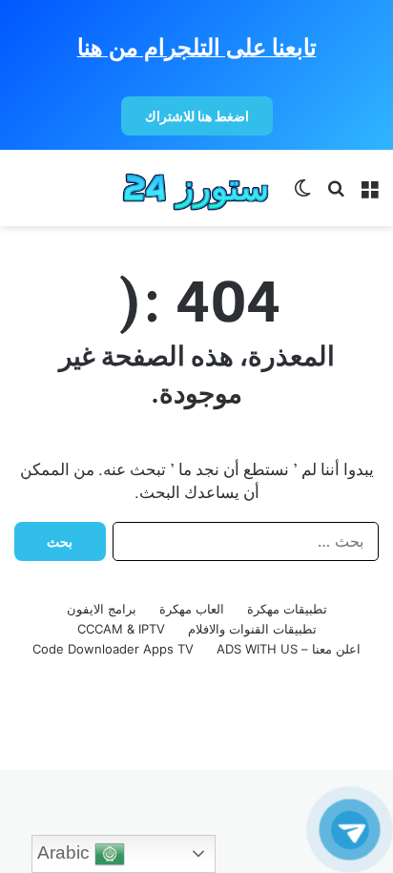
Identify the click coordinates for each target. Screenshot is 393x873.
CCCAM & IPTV (121, 628)
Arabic (65, 852)
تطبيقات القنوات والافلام (252, 628)
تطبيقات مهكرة (287, 608)
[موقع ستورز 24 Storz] (196, 188)
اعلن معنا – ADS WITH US (289, 648)
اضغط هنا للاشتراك (197, 116)
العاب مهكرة (191, 608)
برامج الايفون (101, 608)
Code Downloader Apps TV (113, 648)
